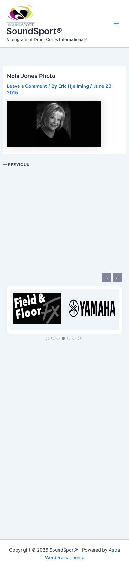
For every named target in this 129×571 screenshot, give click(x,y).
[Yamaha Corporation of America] (92, 305)
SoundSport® (34, 31)
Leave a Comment (27, 86)
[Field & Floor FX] (37, 305)
